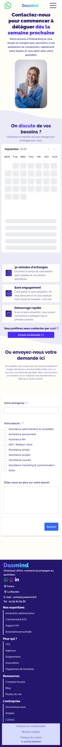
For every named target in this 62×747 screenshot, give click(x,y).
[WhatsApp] (5, 579)
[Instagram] (11, 579)
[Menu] (53, 5)
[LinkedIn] (17, 579)
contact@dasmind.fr (25, 597)
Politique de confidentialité (31, 726)
